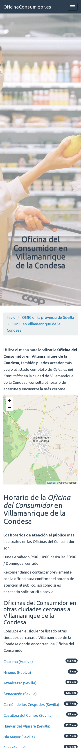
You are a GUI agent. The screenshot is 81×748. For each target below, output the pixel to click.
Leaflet (51, 482)
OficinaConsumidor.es (27, 6)
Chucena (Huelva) (18, 661)
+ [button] (9, 400)
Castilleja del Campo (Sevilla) (28, 715)
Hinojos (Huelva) (17, 672)
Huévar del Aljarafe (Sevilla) (26, 726)
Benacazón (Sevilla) (20, 694)
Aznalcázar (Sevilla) (19, 683)
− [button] (9, 407)
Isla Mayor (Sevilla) (19, 737)
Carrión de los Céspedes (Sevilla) (31, 704)
